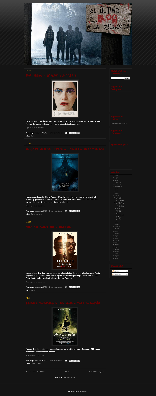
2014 (114, 249)
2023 (114, 180)
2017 (114, 242)
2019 (114, 238)
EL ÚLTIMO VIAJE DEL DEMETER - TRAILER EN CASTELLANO (65, 149)
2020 (114, 236)
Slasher (33, 364)
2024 (114, 178)
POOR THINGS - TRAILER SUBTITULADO (51, 75)
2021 (114, 233)
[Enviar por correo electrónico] (70, 133)
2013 (114, 251)
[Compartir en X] (75, 133)
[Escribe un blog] (72, 133)
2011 (114, 256)
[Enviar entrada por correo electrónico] (66, 133)
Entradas (116, 271)
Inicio (67, 372)
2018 (114, 240)
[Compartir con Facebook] (77, 133)
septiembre (118, 186)
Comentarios (117, 274)
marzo (116, 224)
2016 (114, 244)
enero (116, 228)
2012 (114, 253)
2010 (114, 258)
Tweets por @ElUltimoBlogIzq (119, 123)
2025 (114, 175)
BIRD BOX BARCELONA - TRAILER (48, 227)
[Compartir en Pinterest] (79, 133)
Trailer (33, 136)
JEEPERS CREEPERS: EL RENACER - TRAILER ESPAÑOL (63, 303)
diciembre (117, 182)
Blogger (84, 391)
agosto (117, 188)
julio (116, 191)
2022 (114, 231)
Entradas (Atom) (69, 377)
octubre (117, 184)
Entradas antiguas (96, 372)
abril (116, 222)
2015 (114, 247)
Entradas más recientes (35, 372)
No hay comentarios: (56, 133)
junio (116, 193)
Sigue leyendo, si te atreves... (36, 128)
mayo (116, 195)
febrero (117, 226)
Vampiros (39, 214)
